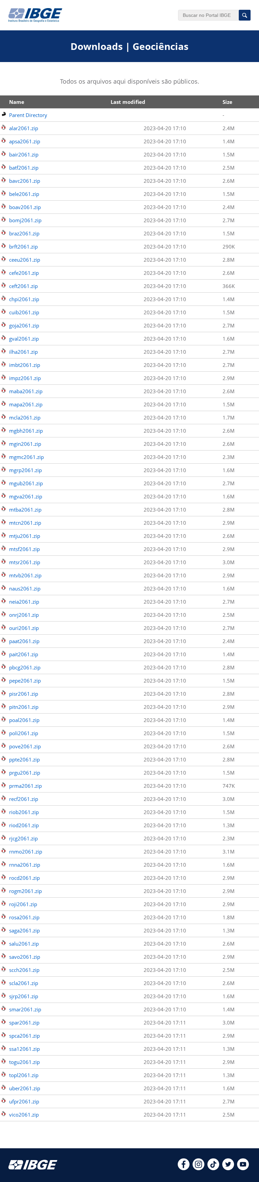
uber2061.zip (24, 1088)
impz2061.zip (25, 378)
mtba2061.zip (25, 509)
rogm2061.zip (25, 891)
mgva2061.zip (25, 496)
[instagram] (198, 1168)
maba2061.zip (25, 391)
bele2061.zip (24, 194)
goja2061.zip (24, 325)
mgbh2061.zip (26, 430)
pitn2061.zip (23, 706)
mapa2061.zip (25, 404)
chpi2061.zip (24, 299)
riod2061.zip (24, 825)
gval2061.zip (24, 338)
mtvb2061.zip (25, 575)
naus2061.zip (24, 588)
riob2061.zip (24, 812)
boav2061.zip (25, 207)
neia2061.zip (24, 601)
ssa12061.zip (24, 1048)
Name (16, 101)
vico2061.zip (24, 1114)
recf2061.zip (23, 799)
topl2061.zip (23, 1075)
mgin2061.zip (25, 443)
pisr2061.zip (23, 693)
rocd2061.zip (24, 877)
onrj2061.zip (24, 614)
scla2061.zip (23, 983)
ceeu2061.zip (24, 259)
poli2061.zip (23, 733)
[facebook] (184, 1168)
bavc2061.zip (24, 180)
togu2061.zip (24, 1062)
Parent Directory (28, 115)
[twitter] (228, 1168)
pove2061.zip (25, 746)
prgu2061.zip (24, 772)
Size (227, 101)
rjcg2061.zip (23, 838)
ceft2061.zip (23, 286)
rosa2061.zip (24, 917)
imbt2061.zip (24, 365)
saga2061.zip (24, 930)
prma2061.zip (25, 785)
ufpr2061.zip (24, 1101)
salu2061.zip (24, 943)
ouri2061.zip (24, 628)
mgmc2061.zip (26, 457)
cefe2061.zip (24, 272)
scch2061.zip (24, 970)
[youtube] (243, 1168)
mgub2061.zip (26, 483)
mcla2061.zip (24, 417)
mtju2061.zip (24, 535)
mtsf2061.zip (24, 549)
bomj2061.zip (25, 220)
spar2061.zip (24, 1022)
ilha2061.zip (23, 351)
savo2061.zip (24, 956)
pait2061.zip (23, 654)
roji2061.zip (23, 904)
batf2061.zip (23, 167)
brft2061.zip (23, 246)
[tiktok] (213, 1168)
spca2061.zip (24, 1035)
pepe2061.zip (25, 680)
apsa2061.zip (24, 141)
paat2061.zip (24, 641)
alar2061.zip (23, 128)
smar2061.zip (25, 1009)
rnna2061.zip (24, 864)
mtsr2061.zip (24, 562)
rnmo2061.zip (25, 851)
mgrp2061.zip (25, 470)
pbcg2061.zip (24, 667)
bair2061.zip (23, 154)
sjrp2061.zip (23, 996)
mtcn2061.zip (25, 522)
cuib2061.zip (24, 312)
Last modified (128, 101)
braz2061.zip (24, 233)
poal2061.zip (24, 720)
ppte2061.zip (24, 759)
